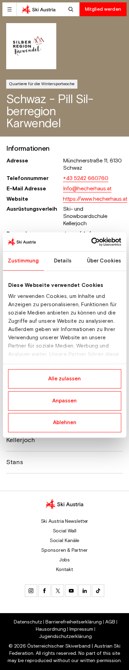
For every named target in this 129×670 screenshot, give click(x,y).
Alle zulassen (64, 379)
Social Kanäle (64, 541)
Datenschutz (28, 622)
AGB (110, 622)
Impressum (81, 629)
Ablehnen (64, 422)
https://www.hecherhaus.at (95, 199)
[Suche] (71, 9)
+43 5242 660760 (85, 178)
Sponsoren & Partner (64, 550)
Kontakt (64, 570)
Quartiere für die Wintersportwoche (42, 84)
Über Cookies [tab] (104, 261)
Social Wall (64, 531)
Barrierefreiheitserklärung (73, 622)
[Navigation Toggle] (9, 9)
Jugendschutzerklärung (65, 636)
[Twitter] (58, 590)
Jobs (64, 560)
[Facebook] (44, 590)
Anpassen (64, 400)
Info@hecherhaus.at (87, 188)
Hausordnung (51, 629)
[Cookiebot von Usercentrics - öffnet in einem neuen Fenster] (92, 241)
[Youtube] (71, 590)
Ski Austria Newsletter (64, 521)
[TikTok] (98, 590)
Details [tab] (63, 261)
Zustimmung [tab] (23, 261)
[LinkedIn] (84, 590)
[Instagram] (31, 590)
